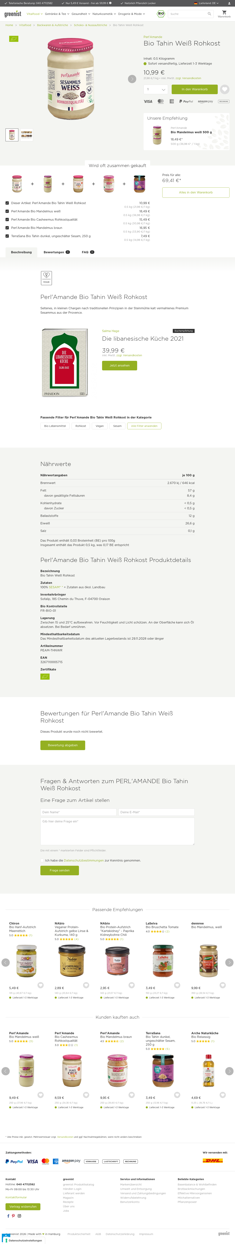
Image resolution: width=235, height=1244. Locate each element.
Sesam (117, 426)
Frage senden (60, 870)
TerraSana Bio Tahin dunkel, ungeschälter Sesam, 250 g (51, 236)
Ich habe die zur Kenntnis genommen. (93, 860)
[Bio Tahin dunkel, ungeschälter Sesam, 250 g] (139, 184)
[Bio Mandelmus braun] (109, 184)
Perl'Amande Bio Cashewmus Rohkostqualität (44, 219)
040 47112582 (25, 1184)
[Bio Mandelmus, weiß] (208, 961)
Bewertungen (56, 252)
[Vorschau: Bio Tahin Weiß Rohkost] (12, 134)
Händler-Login (72, 1188)
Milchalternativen (189, 1197)
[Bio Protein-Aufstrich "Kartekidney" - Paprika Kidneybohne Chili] (117, 961)
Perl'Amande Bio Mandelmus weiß (36, 211)
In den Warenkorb (195, 89)
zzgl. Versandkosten (188, 78)
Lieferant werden (74, 1193)
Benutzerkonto (130, 1202)
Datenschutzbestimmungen (84, 860)
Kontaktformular (16, 1197)
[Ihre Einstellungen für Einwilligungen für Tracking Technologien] (24, 1240)
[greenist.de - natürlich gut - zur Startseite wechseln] (14, 14)
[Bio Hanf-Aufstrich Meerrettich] (26, 961)
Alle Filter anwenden (144, 426)
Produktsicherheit (79, 1234)
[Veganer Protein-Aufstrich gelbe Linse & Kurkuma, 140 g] (72, 961)
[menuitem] (229, 3)
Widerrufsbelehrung (133, 1197)
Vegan (100, 426)
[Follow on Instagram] (19, 1216)
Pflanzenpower (187, 1202)
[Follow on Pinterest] (14, 1216)
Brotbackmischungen (191, 1188)
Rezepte (68, 1202)
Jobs (66, 1210)
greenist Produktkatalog (78, 1184)
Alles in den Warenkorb (196, 192)
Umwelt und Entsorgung (136, 1188)
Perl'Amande (153, 37)
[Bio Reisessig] (208, 1071)
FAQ (87, 252)
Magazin (68, 1197)
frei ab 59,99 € (100, 3)
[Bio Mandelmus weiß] (47, 184)
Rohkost (80, 426)
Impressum (146, 1234)
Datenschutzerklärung (120, 1234)
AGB (98, 1234)
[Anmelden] (229, 3)
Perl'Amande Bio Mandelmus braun (36, 228)
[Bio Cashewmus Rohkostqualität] (78, 184)
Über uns (69, 1206)
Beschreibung (21, 252)
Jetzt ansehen (120, 365)
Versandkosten (65, 1137)
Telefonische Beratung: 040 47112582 (31, 3)
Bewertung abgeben (63, 745)
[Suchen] (210, 14)
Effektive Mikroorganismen (195, 1193)
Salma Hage (110, 331)
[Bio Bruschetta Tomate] (163, 961)
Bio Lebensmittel (55, 426)
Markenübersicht (131, 1184)
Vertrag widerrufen (23, 1206)
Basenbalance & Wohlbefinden (197, 1184)
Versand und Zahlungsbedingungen (143, 1193)
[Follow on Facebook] (8, 1216)
